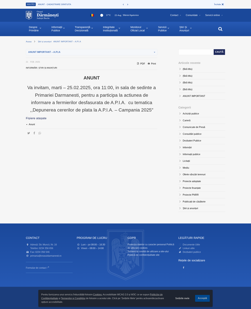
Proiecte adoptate (192, 181)
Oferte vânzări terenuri (194, 174)
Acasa (29, 41)
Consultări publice (192, 134)
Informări (31, 68)
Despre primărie (34, 29)
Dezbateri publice (192, 252)
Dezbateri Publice (192, 140)
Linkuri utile (189, 248)
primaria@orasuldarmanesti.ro (45, 256)
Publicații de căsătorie (194, 201)
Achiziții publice (191, 113)
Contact (174, 15)
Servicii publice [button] (162, 29)
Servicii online (212, 15)
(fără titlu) (187, 69)
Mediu (186, 168)
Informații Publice (56, 29)
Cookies (97, 294)
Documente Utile (191, 244)
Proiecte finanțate (192, 188)
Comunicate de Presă (194, 127)
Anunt (32, 124)
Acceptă (202, 298)
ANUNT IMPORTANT (194, 96)
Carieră (186, 120)
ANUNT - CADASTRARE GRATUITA (54, 4)
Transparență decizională (82, 29)
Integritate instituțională (110, 29)
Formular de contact (36, 268)
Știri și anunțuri (45, 41)
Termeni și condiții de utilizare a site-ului (148, 251)
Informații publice (191, 154)
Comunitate (192, 15)
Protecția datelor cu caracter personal (147, 244)
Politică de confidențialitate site (143, 255)
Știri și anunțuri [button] (184, 29)
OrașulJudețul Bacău (48, 15)
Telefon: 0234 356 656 (41, 248)
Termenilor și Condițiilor (73, 298)
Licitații (186, 161)
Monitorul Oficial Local (137, 29)
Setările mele (182, 298)
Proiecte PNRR (191, 195)
